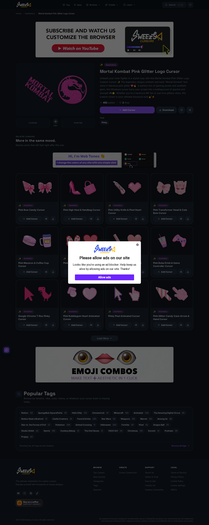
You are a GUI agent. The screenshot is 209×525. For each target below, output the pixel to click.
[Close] (137, 245)
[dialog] (104, 262)
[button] (104, 277)
